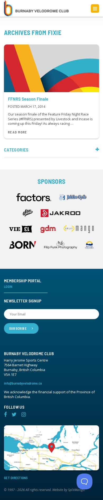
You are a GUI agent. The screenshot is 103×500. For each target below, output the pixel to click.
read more (17, 132)
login (8, 287)
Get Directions (16, 478)
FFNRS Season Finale (28, 99)
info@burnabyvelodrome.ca (23, 383)
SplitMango (76, 490)
